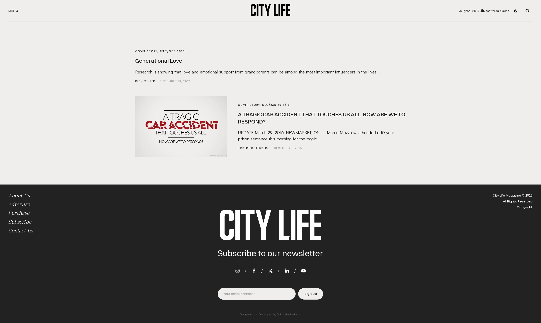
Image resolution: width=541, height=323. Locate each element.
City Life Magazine (507, 195)
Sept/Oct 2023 (172, 51)
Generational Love (158, 60)
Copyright (525, 207)
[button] (13, 10)
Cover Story (146, 51)
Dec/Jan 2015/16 (276, 105)
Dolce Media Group (289, 314)
